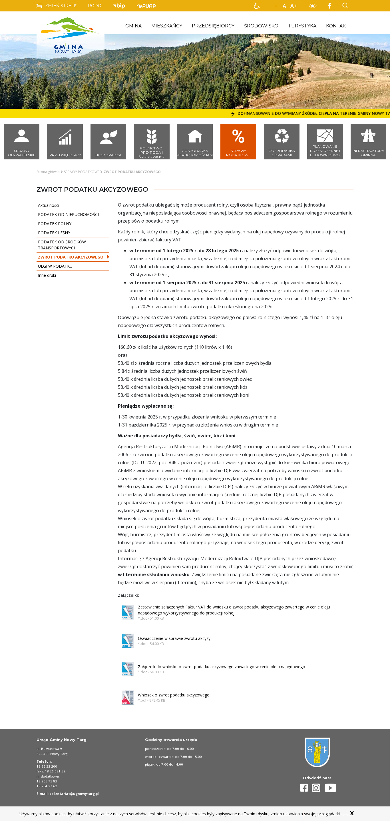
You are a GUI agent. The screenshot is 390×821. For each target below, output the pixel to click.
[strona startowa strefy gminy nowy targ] (70, 35)
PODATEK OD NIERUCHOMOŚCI (68, 214)
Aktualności (48, 205)
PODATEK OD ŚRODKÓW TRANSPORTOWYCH (62, 245)
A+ (293, 5)
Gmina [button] (133, 26)
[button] (257, 6)
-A (276, 6)
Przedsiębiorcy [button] (213, 26)
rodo (94, 5)
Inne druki (47, 275)
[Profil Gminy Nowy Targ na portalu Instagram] (318, 788)
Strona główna (48, 171)
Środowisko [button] (261, 26)
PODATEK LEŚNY (54, 232)
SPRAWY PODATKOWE (81, 171)
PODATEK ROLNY (54, 223)
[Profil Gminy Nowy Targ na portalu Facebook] (305, 788)
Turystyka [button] (302, 26)
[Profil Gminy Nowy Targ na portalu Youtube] (330, 788)
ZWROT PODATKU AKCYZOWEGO (70, 257)
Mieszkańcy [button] (166, 26)
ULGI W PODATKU (55, 266)
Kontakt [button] (337, 26)
